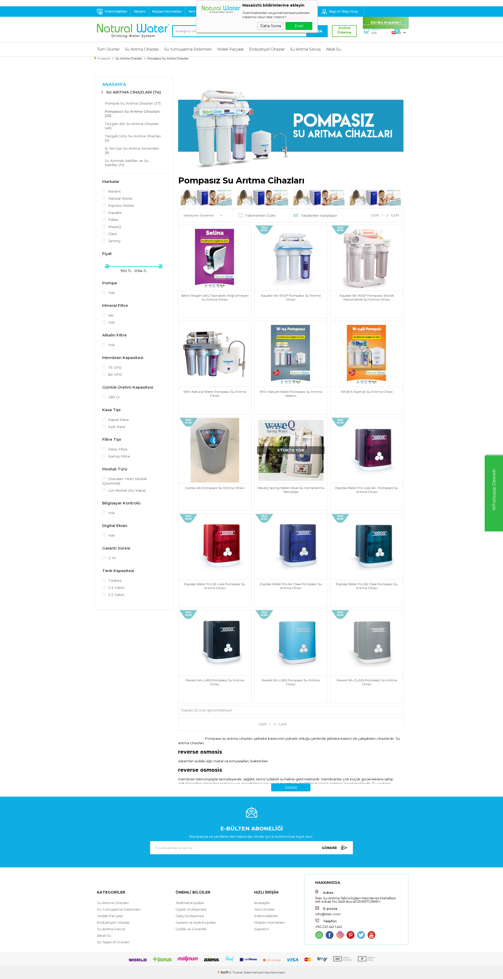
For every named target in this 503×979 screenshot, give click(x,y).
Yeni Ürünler (264, 909)
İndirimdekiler (116, 11)
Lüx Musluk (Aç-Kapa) (127, 490)
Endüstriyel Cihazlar (267, 49)
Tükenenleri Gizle (260, 215)
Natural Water (120, 198)
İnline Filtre (118, 449)
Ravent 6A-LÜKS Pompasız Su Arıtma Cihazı (215, 682)
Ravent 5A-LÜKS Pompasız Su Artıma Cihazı (291, 682)
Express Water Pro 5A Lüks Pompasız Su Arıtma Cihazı (214, 586)
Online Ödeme (344, 30)
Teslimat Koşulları (190, 903)
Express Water (121, 205)
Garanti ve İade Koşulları (196, 922)
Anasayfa (114, 84)
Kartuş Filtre (119, 456)
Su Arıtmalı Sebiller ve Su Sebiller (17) (127, 163)
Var (111, 315)
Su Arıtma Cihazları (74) (133, 92)
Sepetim (261, 929)
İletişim (140, 11)
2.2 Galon (116, 587)
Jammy (114, 241)
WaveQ (114, 227)
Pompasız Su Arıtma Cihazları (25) (132, 113)
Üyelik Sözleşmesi (191, 909)
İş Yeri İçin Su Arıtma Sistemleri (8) (132, 150)
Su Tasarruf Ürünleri (113, 942)
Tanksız (115, 580)
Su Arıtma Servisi (305, 49)
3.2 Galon (116, 594)
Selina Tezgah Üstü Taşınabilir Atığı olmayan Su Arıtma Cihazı (215, 297)
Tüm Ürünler (108, 49)
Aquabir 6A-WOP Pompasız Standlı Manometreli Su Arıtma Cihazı (366, 297)
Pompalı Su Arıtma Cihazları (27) (133, 103)
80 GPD (115, 374)
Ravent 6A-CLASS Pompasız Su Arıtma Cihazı (367, 682)
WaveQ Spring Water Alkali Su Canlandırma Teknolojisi (290, 490)
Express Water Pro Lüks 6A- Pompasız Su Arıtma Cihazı (366, 490)
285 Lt (114, 397)
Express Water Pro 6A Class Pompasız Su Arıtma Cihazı (291, 586)
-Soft (223, 972)
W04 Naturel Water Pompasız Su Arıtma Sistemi (290, 394)
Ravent (114, 191)
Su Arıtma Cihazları (142, 49)
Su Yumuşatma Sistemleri (188, 49)
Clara (112, 234)
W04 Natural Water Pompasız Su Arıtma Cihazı (214, 394)
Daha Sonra (270, 26)
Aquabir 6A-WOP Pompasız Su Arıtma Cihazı (291, 297)
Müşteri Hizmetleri (167, 11)
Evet (299, 26)
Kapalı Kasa (118, 419)
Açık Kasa (116, 427)
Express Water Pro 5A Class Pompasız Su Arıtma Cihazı (366, 586)
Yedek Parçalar (230, 49)
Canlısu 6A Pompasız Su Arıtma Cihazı (214, 488)
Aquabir (115, 212)
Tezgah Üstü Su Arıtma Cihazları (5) (133, 138)
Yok (111, 293)
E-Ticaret (236, 972)
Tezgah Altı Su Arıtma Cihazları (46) (132, 126)
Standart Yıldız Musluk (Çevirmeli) (124, 481)
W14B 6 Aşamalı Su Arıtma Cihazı (367, 392)
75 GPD (115, 367)
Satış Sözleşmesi (190, 916)
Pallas (113, 219)
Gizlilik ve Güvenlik (191, 929)
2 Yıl (112, 558)
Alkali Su (333, 49)
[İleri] (395, 215)
